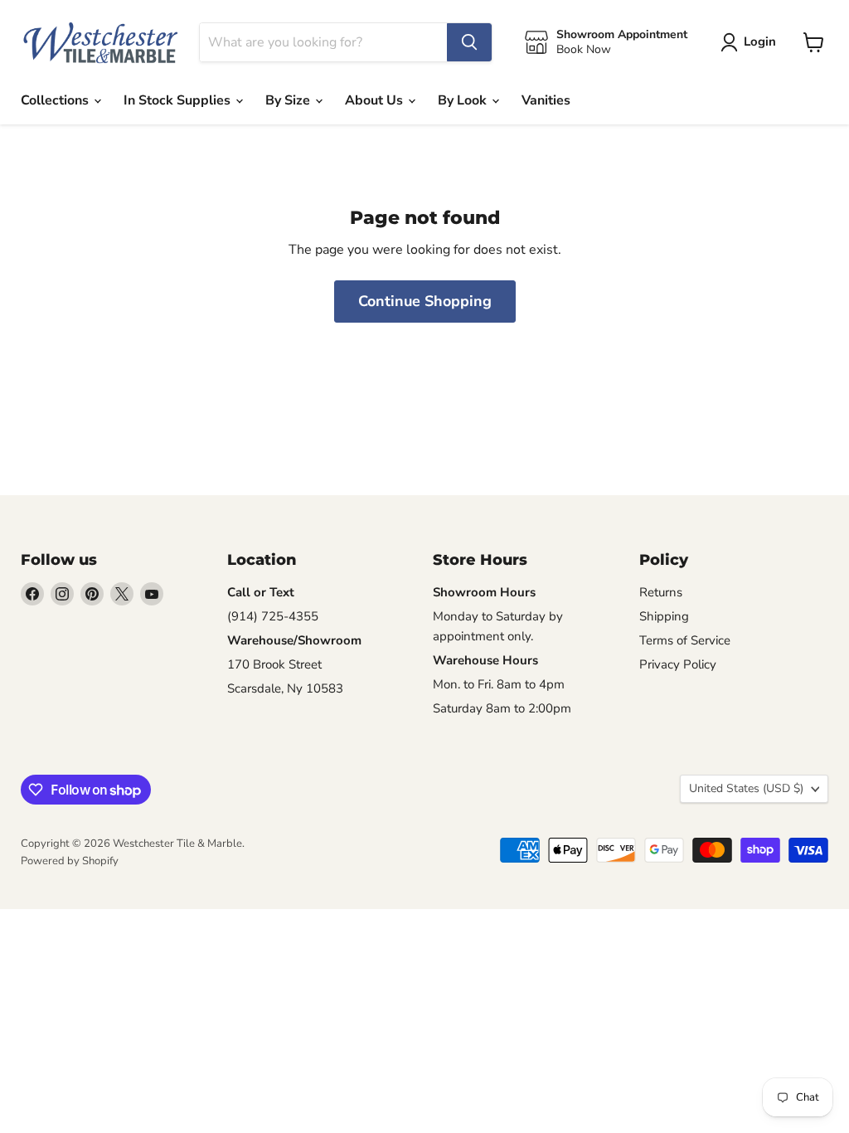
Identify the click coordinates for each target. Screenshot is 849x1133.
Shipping (664, 616)
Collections (56, 100)
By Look (464, 100)
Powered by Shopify (70, 860)
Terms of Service (684, 640)
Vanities (546, 100)
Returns (660, 592)
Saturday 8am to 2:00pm (502, 708)
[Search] (469, 42)
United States (746, 788)
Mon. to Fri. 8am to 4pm (499, 684)
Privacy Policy (677, 664)
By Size (289, 100)
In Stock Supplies (179, 100)
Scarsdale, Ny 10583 (285, 688)
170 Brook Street (274, 664)
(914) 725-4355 (272, 616)
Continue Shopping (425, 301)
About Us (375, 100)
